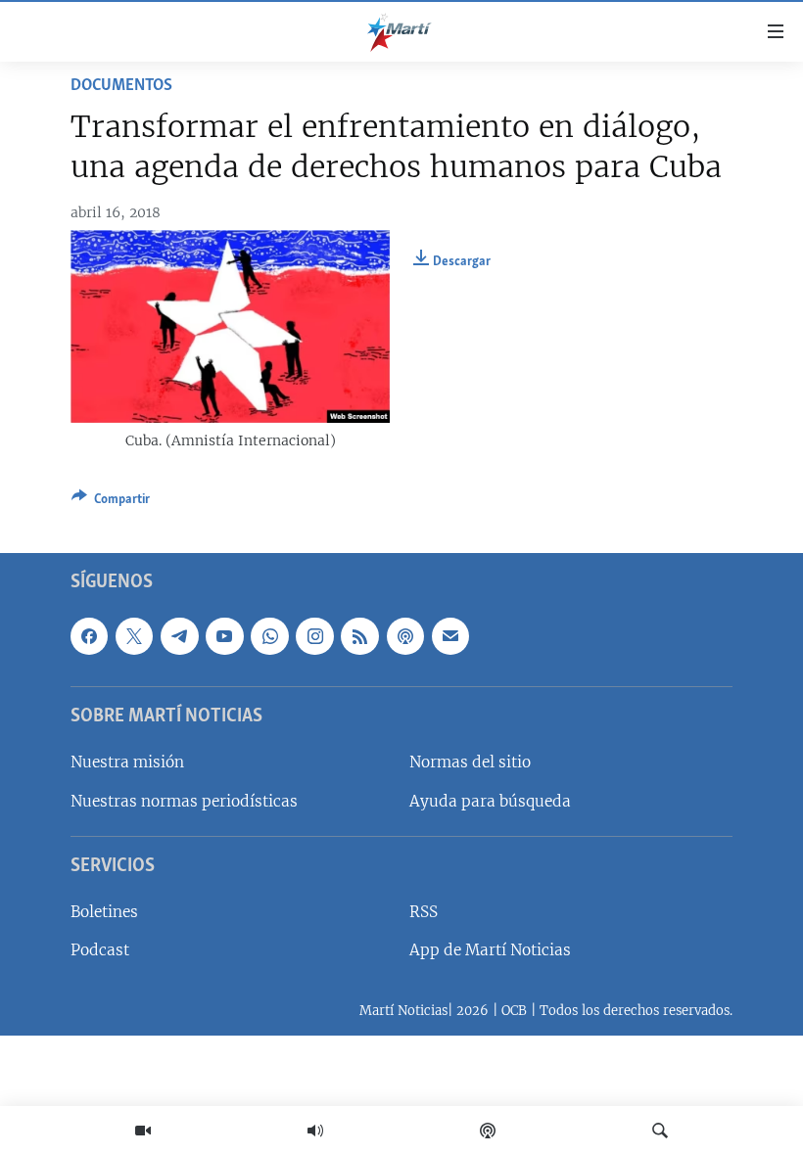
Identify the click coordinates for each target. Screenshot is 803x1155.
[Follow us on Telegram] (179, 636)
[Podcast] (487, 1130)
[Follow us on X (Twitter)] (134, 636)
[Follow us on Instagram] (314, 636)
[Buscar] (660, 1130)
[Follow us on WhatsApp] (269, 636)
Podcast (100, 950)
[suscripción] (450, 636)
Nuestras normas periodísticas (184, 800)
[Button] (110, 502)
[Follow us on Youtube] (224, 636)
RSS (423, 911)
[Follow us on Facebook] (89, 636)
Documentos (121, 86)
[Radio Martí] (315, 1130)
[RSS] (359, 636)
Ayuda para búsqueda (490, 800)
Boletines (104, 911)
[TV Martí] (143, 1130)
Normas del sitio (470, 762)
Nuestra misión (127, 762)
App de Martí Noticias (490, 950)
